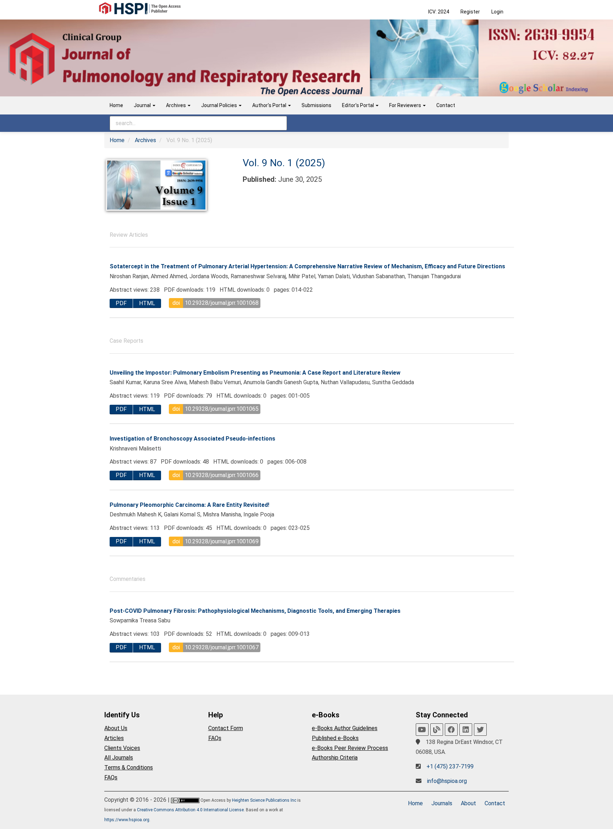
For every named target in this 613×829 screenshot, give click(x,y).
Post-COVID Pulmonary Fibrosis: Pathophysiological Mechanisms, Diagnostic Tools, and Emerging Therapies (255, 610)
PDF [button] (121, 303)
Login (497, 12)
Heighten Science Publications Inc (264, 800)
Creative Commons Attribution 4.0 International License (190, 809)
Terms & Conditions (128, 767)
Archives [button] (176, 105)
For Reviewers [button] (405, 105)
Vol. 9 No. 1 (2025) (284, 163)
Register (470, 12)
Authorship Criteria (335, 757)
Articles (114, 738)
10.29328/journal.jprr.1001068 (222, 302)
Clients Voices (122, 748)
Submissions (316, 105)
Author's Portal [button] (269, 105)
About (468, 803)
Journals (441, 803)
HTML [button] (147, 303)
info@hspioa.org (447, 781)
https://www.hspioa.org (126, 819)
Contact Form (225, 728)
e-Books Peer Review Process (350, 748)
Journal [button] (143, 105)
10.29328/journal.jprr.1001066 (222, 475)
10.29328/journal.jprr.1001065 (222, 408)
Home (116, 105)
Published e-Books (335, 738)
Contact (445, 105)
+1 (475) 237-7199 (450, 766)
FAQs (110, 777)
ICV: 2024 (438, 12)
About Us (115, 728)
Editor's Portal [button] (358, 105)
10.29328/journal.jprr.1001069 (222, 541)
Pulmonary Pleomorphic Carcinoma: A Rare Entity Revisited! (189, 505)
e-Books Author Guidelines (344, 728)
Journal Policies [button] (219, 105)
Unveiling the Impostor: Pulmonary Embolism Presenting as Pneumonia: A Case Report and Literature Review (255, 372)
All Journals (118, 757)
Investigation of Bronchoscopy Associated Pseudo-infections (192, 438)
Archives (145, 140)
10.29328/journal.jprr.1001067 (222, 647)
